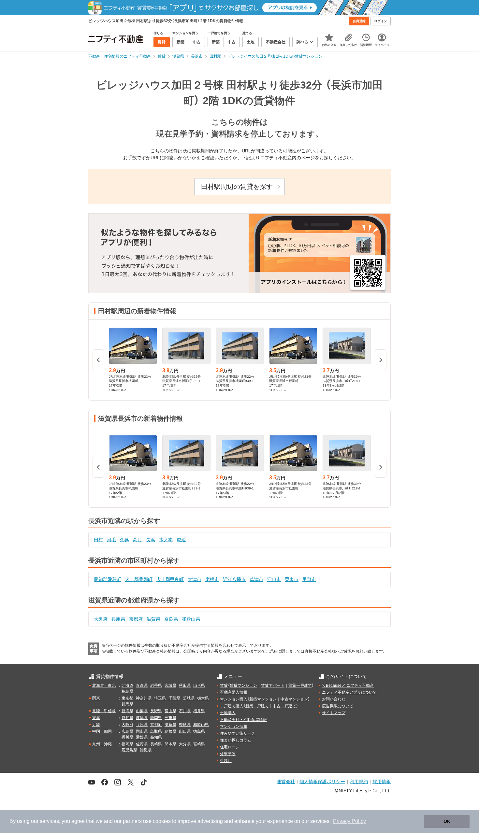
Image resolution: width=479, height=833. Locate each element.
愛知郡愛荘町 (107, 579)
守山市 (274, 579)
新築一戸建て (257, 706)
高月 (137, 539)
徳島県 (199, 731)
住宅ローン (230, 747)
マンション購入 (233, 699)
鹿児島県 (129, 750)
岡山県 (142, 731)
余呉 (124, 539)
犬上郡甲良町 (170, 579)
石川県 (185, 711)
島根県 (170, 731)
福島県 (127, 691)
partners (132, 821)
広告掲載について (337, 706)
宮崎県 (199, 744)
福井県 (199, 711)
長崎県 (156, 744)
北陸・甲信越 (104, 711)
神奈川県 (144, 698)
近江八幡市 (234, 579)
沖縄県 (146, 750)
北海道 (127, 685)
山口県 (185, 731)
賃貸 (224, 685)
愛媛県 (142, 737)
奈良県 (171, 619)
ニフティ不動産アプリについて (349, 692)
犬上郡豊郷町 (138, 579)
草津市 (256, 579)
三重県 (170, 717)
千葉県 (174, 698)
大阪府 (101, 619)
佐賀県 (142, 744)
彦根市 (212, 579)
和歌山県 (191, 619)
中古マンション (294, 699)
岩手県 (156, 685)
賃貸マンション (243, 685)
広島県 (127, 731)
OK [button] (446, 821)
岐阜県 (142, 717)
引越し (226, 760)
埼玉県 (160, 698)
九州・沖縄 (102, 744)
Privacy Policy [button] (349, 821)
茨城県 (189, 698)
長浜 (150, 539)
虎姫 (181, 539)
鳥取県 (156, 731)
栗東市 (291, 579)
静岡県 (156, 717)
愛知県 (127, 717)
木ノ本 (166, 539)
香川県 (127, 737)
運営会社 (286, 781)
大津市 (194, 579)
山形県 (199, 685)
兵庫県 (118, 619)
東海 (96, 717)
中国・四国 (102, 731)
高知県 (156, 737)
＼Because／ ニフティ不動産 (348, 685)
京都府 (136, 619)
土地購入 (228, 713)
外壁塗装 (228, 754)
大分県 (185, 744)
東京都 (127, 698)
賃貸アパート (272, 685)
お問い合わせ (333, 699)
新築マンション (263, 699)
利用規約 (359, 781)
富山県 (170, 711)
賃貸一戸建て (300, 685)
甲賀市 (309, 579)
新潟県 (127, 711)
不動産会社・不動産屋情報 (243, 719)
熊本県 (170, 744)
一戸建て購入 (231, 706)
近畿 (96, 724)
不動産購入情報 (233, 692)
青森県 (142, 685)
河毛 (111, 539)
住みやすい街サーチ (237, 733)
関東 (96, 698)
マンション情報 (233, 726)
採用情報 (381, 781)
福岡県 (127, 744)
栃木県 (203, 698)
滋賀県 (153, 619)
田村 (98, 539)
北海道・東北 (104, 685)
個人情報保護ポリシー (322, 781)
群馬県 (127, 704)
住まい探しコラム (235, 740)
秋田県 (185, 685)
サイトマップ (333, 713)
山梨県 (142, 711)
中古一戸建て (284, 706)
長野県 (156, 711)
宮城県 (170, 685)
